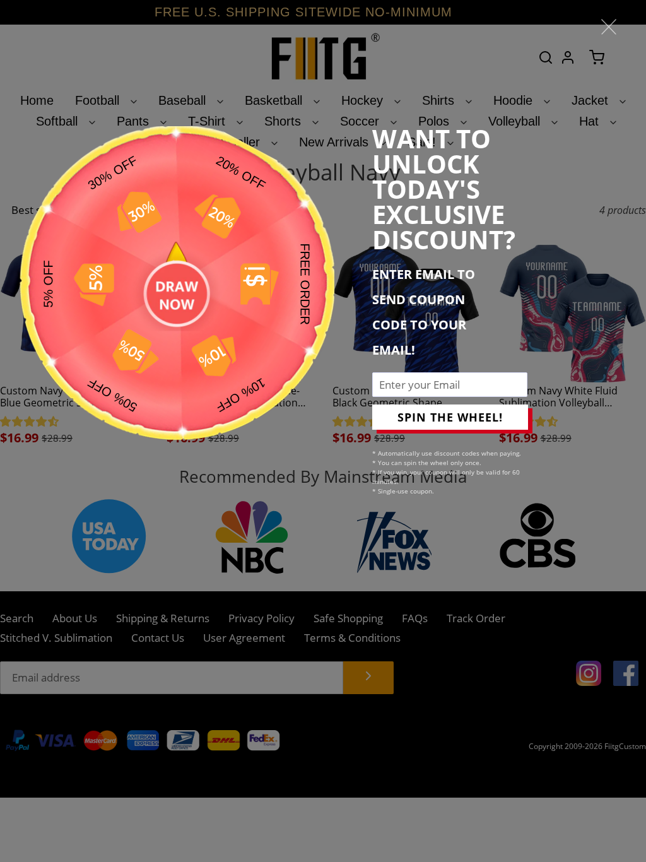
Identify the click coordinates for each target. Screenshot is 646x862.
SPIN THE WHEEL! (450, 417)
